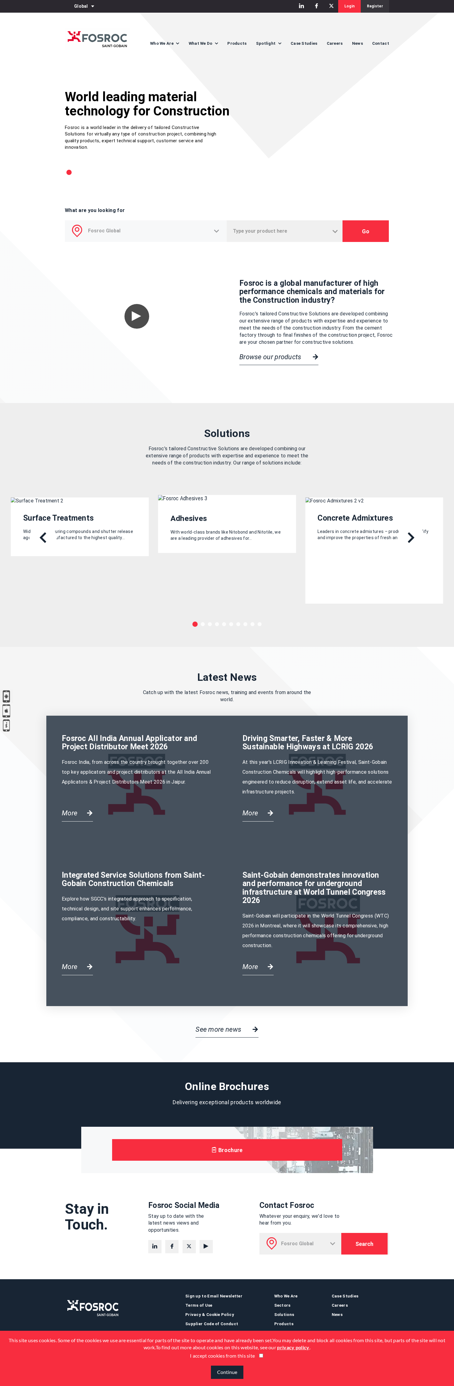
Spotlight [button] (266, 43)
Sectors (282, 1305)
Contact (380, 43)
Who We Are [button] (162, 43)
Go (365, 231)
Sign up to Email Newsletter (213, 1296)
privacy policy (293, 1347)
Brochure (230, 1150)
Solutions (284, 1314)
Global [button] (81, 6)
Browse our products (271, 357)
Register (375, 6)
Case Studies (304, 43)
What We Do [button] (201, 43)
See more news (219, 1029)
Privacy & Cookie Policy (209, 1314)
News (357, 43)
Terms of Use (198, 1305)
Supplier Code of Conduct (211, 1323)
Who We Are (286, 1296)
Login (349, 6)
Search (364, 1244)
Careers (335, 43)
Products (236, 43)
